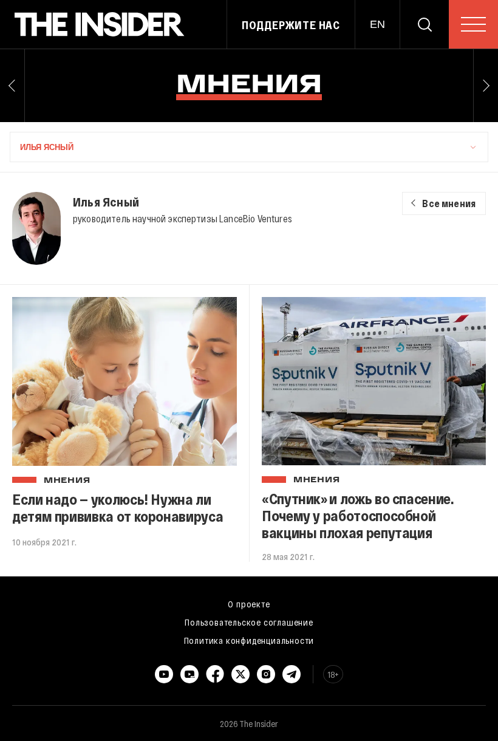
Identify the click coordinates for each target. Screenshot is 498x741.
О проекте (249, 603)
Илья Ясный (106, 201)
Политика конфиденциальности (249, 640)
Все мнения (449, 203)
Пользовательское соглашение (249, 621)
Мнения (67, 481)
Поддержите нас (291, 25)
